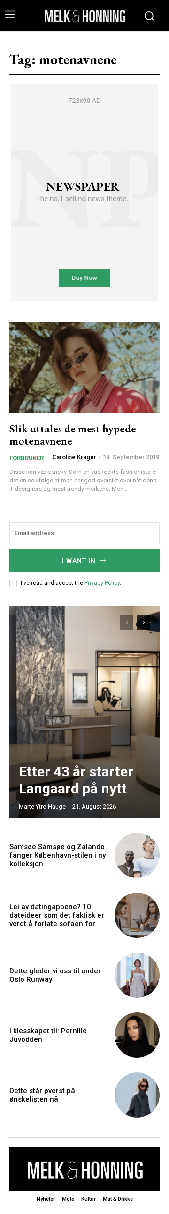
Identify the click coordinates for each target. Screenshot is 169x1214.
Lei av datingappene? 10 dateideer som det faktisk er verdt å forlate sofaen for (56, 915)
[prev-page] (126, 622)
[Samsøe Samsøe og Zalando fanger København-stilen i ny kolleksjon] (137, 855)
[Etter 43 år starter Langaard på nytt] (84, 712)
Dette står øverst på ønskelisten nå (42, 1095)
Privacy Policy (102, 583)
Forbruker (26, 458)
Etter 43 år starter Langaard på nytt (76, 780)
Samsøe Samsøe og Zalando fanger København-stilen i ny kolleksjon (57, 855)
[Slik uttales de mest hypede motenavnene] (84, 367)
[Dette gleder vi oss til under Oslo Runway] (137, 975)
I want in (79, 560)
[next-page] (143, 622)
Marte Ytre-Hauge (42, 806)
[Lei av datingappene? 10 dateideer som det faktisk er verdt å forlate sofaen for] (137, 915)
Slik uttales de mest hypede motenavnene (72, 434)
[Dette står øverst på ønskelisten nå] (137, 1095)
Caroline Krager (74, 457)
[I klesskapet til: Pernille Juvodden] (137, 1035)
